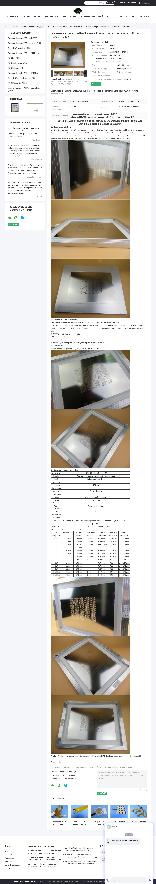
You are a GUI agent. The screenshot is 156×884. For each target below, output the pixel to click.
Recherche (110, 3)
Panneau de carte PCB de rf (20, 38)
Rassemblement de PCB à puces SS (127, 756)
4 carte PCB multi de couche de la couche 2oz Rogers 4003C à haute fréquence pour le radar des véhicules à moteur (44, 852)
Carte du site (145, 16)
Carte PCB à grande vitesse (20, 78)
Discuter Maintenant (128, 3)
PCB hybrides (13, 68)
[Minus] (149, 826)
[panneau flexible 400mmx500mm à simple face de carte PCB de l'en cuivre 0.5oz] (59, 811)
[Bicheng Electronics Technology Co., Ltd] (78, 10)
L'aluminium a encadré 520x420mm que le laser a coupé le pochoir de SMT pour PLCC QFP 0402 (69, 81)
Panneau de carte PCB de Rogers (22, 43)
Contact (8, 868)
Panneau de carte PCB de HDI (21, 73)
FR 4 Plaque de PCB (16, 83)
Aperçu (7, 27)
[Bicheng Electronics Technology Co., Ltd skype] (24, 218)
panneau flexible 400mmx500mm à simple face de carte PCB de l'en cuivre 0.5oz (59, 823)
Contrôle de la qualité (92, 16)
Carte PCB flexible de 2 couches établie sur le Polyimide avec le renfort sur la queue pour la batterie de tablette (80, 862)
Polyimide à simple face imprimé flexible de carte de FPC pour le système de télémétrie (99, 823)
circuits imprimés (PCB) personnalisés (36, 27)
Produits (25, 16)
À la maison (12, 16)
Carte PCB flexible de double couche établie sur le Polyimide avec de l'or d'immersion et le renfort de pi (79, 849)
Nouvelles (130, 16)
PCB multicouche (15, 63)
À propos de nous (51, 16)
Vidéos (37, 16)
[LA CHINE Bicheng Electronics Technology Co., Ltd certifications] (15, 107)
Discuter (95, 84)
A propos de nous (12, 858)
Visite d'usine (10, 861)
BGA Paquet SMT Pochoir (102, 756)
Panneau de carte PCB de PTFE (21, 53)
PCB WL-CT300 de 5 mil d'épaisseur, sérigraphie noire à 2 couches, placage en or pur (81, 856)
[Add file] (107, 880)
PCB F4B (12, 58)
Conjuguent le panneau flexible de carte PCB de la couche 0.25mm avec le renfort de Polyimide (79, 823)
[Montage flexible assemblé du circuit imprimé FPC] (138, 811)
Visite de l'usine (70, 16)
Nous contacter (114, 16)
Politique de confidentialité (24, 881)
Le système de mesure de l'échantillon (76, 756)
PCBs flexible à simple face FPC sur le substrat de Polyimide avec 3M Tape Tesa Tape (119, 823)
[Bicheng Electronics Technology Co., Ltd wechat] (17, 218)
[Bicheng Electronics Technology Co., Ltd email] (11, 218)
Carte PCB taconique (17, 48)
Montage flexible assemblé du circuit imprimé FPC (139, 823)
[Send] (150, 880)
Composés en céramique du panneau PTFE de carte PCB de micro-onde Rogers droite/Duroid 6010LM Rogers (44, 859)
